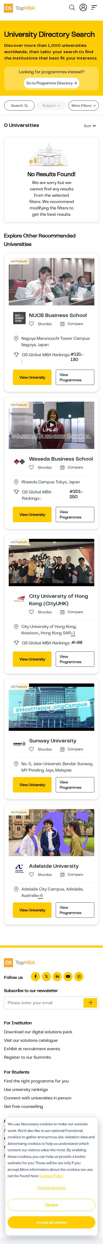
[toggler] (94, 7)
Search (17, 105)
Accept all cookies (51, 1222)
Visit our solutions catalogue (31, 1040)
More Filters (82, 105)
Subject (50, 105)
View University (32, 377)
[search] (72, 8)
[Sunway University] (19, 743)
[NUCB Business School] (19, 317)
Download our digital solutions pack (38, 1032)
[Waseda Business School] (19, 461)
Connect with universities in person (37, 1098)
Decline (51, 1204)
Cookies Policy (51, 1175)
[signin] (83, 7)
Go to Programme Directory (49, 83)
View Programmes (70, 377)
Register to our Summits (27, 1057)
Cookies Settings (51, 1187)
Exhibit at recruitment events (32, 1049)
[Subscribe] (90, 1003)
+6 (40, 896)
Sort (87, 125)
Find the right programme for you (36, 1081)
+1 (73, 633)
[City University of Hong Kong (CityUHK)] (19, 598)
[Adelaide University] (19, 868)
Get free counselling (23, 1106)
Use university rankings (26, 1089)
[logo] (19, 7)
